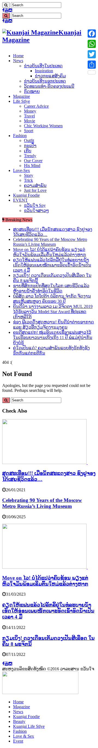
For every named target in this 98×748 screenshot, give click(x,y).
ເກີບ (27, 151)
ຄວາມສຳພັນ (35, 185)
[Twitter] (92, 54)
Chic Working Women (43, 125)
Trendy (30, 155)
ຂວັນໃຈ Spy (35, 205)
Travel (29, 116)
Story (28, 175)
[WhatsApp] (92, 44)
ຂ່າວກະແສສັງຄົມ (50, 76)
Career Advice (36, 106)
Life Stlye (21, 101)
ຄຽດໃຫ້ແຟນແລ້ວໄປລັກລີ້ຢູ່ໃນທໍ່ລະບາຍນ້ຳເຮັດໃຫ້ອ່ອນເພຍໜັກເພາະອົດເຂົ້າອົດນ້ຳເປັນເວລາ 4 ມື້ (52, 265)
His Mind (32, 165)
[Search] (6, 5)
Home (18, 55)
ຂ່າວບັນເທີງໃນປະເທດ (43, 65)
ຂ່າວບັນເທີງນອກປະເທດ (45, 81)
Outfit (29, 140)
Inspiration (44, 70)
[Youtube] (6, 10)
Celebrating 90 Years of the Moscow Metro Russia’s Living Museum (50, 242)
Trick (28, 180)
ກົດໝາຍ (32, 91)
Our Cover (33, 160)
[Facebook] (3, 10)
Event (18, 741)
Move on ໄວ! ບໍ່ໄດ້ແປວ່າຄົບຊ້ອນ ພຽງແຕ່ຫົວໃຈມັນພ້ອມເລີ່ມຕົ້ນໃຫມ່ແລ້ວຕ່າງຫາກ (45, 581)
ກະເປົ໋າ (30, 145)
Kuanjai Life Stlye (29, 726)
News (18, 60)
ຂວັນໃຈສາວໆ (36, 210)
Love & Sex (23, 736)
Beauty (19, 721)
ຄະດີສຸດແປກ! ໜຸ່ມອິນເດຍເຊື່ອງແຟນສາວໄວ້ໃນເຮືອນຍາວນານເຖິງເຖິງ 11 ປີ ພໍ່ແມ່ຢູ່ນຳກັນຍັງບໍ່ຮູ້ (52, 337)
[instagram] (10, 10)
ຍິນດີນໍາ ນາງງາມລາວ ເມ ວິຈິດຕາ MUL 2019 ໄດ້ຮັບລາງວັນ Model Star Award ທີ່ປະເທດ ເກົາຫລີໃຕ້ (53, 311)
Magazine (21, 96)
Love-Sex (21, 170)
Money (30, 111)
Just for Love (35, 190)
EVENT (20, 200)
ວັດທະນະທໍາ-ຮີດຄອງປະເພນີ (49, 86)
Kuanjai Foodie (26, 195)
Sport (28, 130)
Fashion (20, 135)
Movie (29, 121)
